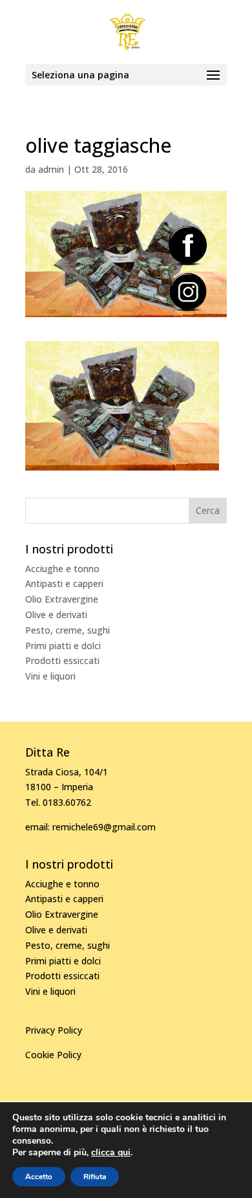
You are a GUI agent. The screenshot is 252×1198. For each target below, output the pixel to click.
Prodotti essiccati (62, 660)
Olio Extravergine (61, 599)
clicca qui (111, 1153)
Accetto (38, 1176)
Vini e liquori (50, 676)
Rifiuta (94, 1176)
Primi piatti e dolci (63, 645)
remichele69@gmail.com (104, 827)
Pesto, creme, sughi (67, 630)
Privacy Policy (53, 1030)
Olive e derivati (56, 614)
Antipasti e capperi (64, 583)
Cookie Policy (53, 1054)
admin (51, 169)
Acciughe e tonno (62, 568)
